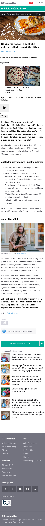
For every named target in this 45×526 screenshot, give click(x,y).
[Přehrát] (4, 108)
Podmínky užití (28, 520)
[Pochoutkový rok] (22, 28)
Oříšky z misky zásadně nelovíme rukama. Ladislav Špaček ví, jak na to (28, 414)
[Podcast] (2, 116)
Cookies (5, 520)
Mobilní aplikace (9, 476)
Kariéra (26, 454)
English (39, 520)
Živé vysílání (7, 465)
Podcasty (6, 472)
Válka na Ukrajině (9, 443)
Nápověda (27, 447)
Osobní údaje (15, 520)
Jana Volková (21, 253)
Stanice (5, 450)
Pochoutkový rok (8, 51)
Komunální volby (9, 447)
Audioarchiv (27, 14)
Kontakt (26, 457)
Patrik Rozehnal (13, 313)
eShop (5, 454)
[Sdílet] (6, 116)
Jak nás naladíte (10, 14)
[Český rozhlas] (8, 3)
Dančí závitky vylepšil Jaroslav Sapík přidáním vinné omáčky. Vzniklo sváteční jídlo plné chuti (27, 357)
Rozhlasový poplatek (32, 460)
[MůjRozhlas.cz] (4, 63)
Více (39, 14)
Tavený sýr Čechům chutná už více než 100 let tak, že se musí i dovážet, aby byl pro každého (27, 368)
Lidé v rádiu (28, 450)
